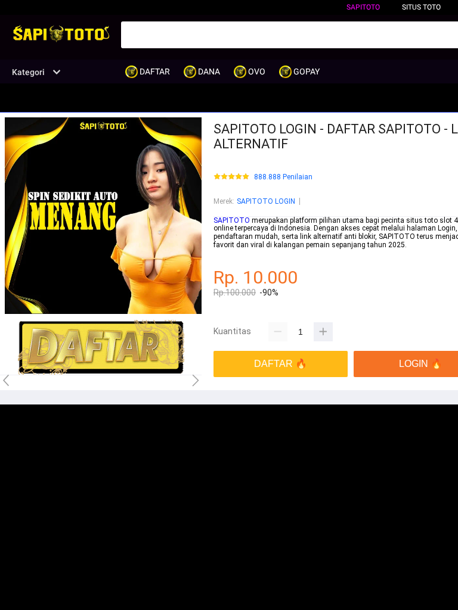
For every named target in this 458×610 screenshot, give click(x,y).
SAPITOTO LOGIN (266, 201)
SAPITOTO (363, 7)
